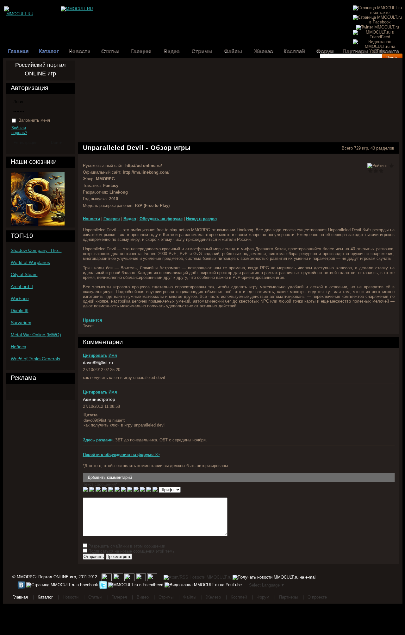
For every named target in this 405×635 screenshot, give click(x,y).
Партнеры (356, 51)
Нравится (92, 320)
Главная (18, 51)
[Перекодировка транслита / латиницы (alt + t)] (155, 489)
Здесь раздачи (98, 440)
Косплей (294, 51)
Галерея (141, 51)
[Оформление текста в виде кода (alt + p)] (117, 489)
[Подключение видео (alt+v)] (136, 489)
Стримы (202, 51)
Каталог (49, 51)
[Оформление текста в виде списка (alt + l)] (142, 489)
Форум (325, 51)
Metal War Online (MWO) (36, 334)
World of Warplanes (30, 262)
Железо (263, 51)
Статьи (110, 51)
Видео (172, 51)
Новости (79, 51)
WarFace (20, 298)
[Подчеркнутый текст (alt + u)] (98, 489)
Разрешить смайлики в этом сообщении (126, 546)
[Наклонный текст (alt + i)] (91, 489)
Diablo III (19, 310)
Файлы (233, 51)
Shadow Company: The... (36, 250)
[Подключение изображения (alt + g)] (129, 489)
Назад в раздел (201, 218)
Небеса (18, 346)
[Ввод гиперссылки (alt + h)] (123, 489)
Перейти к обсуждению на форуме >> (121, 454)
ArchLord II (22, 286)
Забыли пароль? (19, 130)
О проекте (386, 51)
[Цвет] (148, 489)
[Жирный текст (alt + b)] (85, 489)
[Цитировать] (110, 489)
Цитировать (95, 355)
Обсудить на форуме (161, 218)
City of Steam (24, 274)
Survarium (21, 322)
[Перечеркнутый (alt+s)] (104, 489)
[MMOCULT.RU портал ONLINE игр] (20, 8)
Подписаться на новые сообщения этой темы (131, 551)
